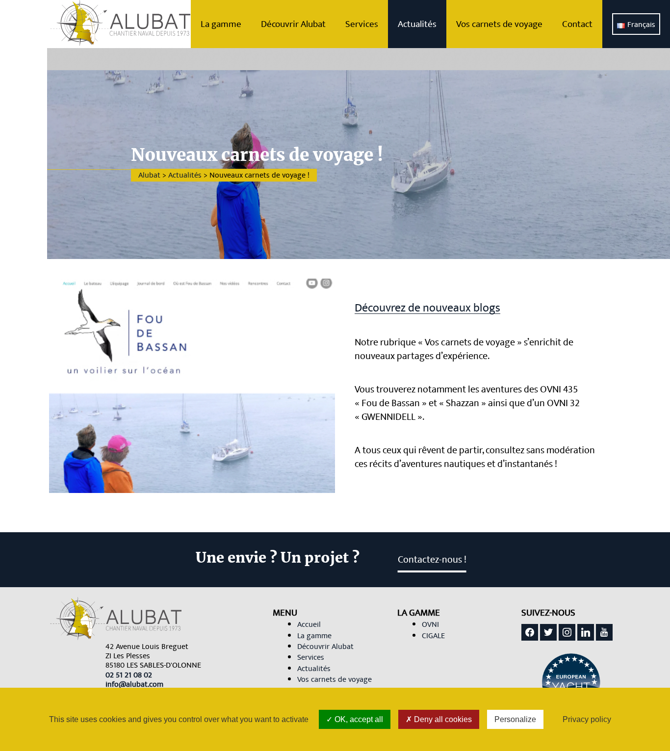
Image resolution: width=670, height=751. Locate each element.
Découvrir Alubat (293, 24)
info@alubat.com (134, 684)
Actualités (417, 24)
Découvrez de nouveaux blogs (427, 308)
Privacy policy (587, 719)
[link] (128, 675)
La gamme (221, 24)
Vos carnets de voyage (499, 24)
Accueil (309, 624)
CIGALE (433, 635)
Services (361, 24)
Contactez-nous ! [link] (432, 559)
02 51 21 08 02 (128, 675)
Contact (577, 24)
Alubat (149, 175)
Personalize (515, 719)
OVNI (430, 624)
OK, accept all (358, 719)
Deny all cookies (442, 719)
